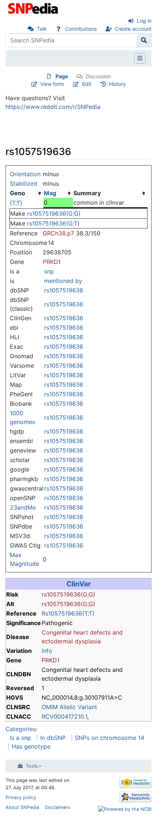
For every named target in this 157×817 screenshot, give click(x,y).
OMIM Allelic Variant (69, 707)
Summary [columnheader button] (87, 193)
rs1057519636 (63, 290)
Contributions (81, 29)
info (47, 650)
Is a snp (20, 737)
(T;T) (16, 203)
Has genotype (31, 746)
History (117, 84)
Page (61, 76)
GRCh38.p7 (58, 233)
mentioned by (63, 280)
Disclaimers (57, 807)
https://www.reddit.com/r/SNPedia (52, 106)
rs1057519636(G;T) (53, 223)
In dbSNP (53, 737)
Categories (20, 729)
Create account (133, 29)
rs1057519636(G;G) (54, 213)
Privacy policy (20, 797)
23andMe (23, 507)
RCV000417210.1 (64, 716)
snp (49, 271)
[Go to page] (144, 40)
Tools (32, 766)
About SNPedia (22, 807)
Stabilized (23, 183)
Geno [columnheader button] (17, 193)
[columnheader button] (58, 193)
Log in (144, 21)
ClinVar (78, 583)
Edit (86, 84)
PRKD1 (52, 261)
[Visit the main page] (33, 7)
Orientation (25, 174)
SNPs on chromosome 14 (109, 737)
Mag (50, 193)
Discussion (98, 76)
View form (52, 84)
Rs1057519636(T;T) (68, 613)
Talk (42, 29)
